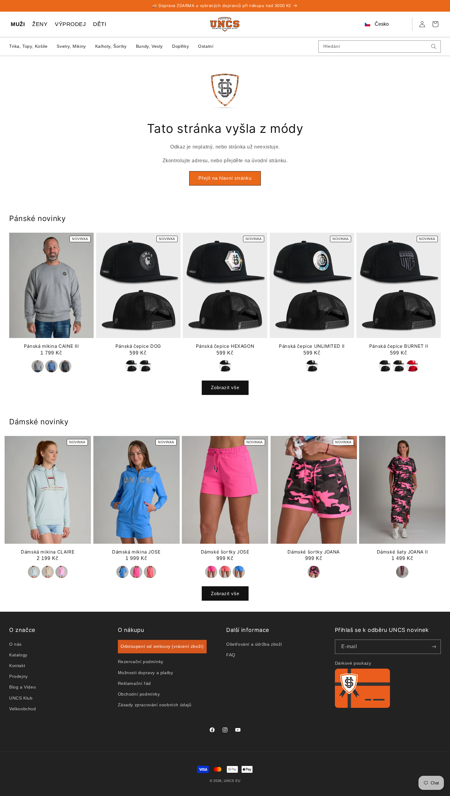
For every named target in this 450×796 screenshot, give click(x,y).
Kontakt (17, 665)
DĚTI (99, 24)
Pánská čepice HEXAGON (225, 346)
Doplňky (180, 46)
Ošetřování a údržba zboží (254, 643)
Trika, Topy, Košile (28, 46)
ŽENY (39, 24)
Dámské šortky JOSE (225, 552)
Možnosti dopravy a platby (145, 672)
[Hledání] (434, 46)
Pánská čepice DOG (138, 346)
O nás (15, 643)
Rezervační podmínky (140, 661)
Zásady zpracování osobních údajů (155, 704)
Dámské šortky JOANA (313, 552)
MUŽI (18, 24)
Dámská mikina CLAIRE (47, 552)
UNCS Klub (20, 697)
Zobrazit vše (225, 387)
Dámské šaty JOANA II (402, 552)
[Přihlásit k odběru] (434, 647)
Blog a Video (22, 687)
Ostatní (205, 46)
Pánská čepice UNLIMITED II (312, 346)
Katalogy (18, 654)
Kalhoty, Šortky (111, 46)
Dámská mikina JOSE (136, 552)
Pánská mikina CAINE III (51, 346)
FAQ (230, 654)
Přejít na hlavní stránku (225, 178)
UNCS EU (232, 781)
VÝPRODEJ (70, 24)
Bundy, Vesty (149, 46)
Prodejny (18, 676)
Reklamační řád (134, 683)
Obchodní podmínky (139, 694)
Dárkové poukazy (353, 663)
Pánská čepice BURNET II (398, 346)
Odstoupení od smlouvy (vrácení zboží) (162, 646)
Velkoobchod (22, 708)
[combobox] (380, 46)
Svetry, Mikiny (71, 46)
